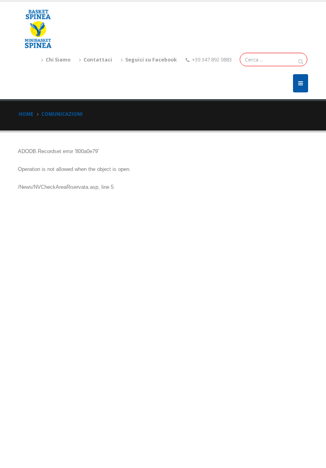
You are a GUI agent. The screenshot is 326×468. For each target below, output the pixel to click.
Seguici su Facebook (150, 59)
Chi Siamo (57, 59)
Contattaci (97, 59)
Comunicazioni (62, 114)
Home (26, 114)
